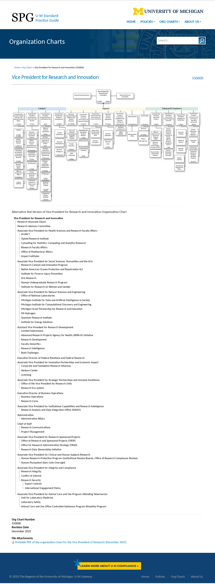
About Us (191, 22)
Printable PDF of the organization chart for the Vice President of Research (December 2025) (70, 542)
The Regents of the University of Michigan (46, 576)
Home (131, 22)
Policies (146, 22)
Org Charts (168, 22)
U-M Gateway (83, 576)
